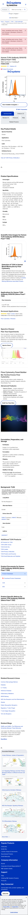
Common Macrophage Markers (9, 682)
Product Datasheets (7, 573)
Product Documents (7, 69)
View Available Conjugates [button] (10, 104)
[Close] (25, 30)
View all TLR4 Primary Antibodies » (10, 158)
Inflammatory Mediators (7, 693)
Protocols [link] (3, 880)
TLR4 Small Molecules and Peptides (10, 556)
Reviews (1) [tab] (6, 117)
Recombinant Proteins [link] (7, 854)
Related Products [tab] (14, 122)
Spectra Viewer (6, 345)
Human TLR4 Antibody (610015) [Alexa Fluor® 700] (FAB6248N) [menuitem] (13, 24)
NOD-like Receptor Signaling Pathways (12, 805)
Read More (4, 739)
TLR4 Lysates (4, 549)
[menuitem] (2, 21)
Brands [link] (3, 863)
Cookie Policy (15, 906)
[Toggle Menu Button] (3, 4)
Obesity (3, 702)
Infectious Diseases (6, 690)
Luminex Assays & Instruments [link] (9, 851)
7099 (3, 517)
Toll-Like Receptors (6, 714)
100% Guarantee (22, 109)
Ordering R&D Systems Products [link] (10, 878)
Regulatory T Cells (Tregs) (8, 708)
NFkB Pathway (5, 696)
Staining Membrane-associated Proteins (12, 281)
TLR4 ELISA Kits (5, 547)
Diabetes (3, 685)
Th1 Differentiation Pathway (9, 821)
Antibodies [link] (4, 846)
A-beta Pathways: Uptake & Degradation (13, 755)
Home (2, 21)
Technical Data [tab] (7, 113)
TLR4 (12, 21)
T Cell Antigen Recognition (8, 711)
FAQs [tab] (23, 117)
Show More (5, 836)
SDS (3, 586)
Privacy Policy (6, 906)
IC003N (23, 278)
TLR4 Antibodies (19, 21)
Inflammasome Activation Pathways (11, 790)
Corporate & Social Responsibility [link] (10, 866)
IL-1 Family (4, 687)
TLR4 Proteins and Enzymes (8, 554)
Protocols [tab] (15, 117)
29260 (3, 519)
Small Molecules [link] (5, 856)
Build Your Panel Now (8, 403)
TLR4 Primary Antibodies (7, 551)
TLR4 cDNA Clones (6, 544)
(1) (8, 66)
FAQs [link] (2, 875)
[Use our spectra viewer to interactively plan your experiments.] (14, 355)
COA (3, 583)
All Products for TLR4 (6, 542)
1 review (12, 313)
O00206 (4, 535)
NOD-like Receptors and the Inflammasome (12, 699)
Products (7, 21)
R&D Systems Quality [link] (6, 868)
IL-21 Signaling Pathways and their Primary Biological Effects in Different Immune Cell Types (13, 772)
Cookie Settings (14, 912)
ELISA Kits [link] (4, 849)
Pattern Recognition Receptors (9, 705)
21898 (13, 517)
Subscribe (5, 893)
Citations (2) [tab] (20, 113)
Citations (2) (13, 66)
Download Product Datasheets (12, 578)
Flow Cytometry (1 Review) (8, 318)
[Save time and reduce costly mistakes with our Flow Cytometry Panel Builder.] (14, 418)
